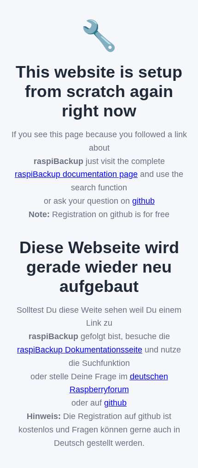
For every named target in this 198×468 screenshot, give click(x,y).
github (143, 201)
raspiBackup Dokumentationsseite (79, 349)
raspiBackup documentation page (76, 174)
